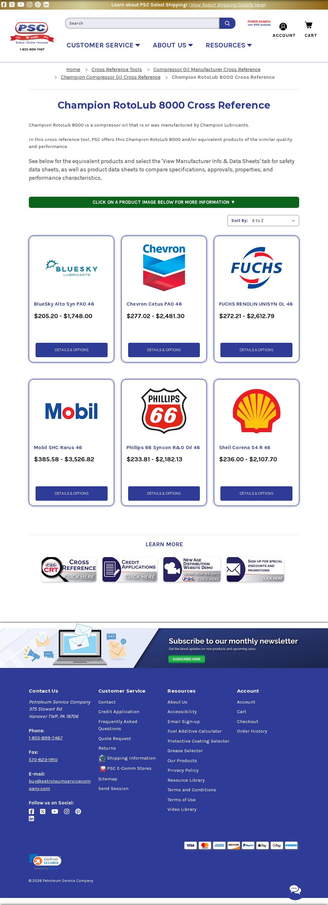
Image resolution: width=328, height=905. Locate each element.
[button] (45, 862)
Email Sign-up (184, 721)
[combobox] (142, 23)
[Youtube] (22, 5)
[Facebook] (5, 5)
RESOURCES (226, 45)
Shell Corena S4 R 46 (245, 447)
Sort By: (239, 220)
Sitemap (107, 779)
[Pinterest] (39, 5)
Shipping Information (131, 758)
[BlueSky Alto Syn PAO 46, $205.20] (71, 268)
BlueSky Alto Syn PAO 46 (64, 304)
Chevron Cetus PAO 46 (154, 304)
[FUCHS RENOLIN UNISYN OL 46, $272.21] (256, 268)
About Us (177, 702)
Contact (107, 702)
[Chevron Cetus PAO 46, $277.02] (164, 268)
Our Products (182, 760)
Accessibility (182, 711)
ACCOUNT (284, 35)
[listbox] (275, 220)
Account (246, 702)
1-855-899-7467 (46, 738)
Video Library (182, 809)
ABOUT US (170, 45)
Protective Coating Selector (198, 741)
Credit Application (118, 711)
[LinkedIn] (47, 5)
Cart (241, 711)
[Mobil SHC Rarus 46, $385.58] (71, 412)
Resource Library (186, 780)
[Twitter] (13, 5)
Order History (252, 731)
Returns (107, 748)
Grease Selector (185, 750)
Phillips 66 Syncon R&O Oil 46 (163, 447)
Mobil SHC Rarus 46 (58, 447)
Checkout (247, 721)
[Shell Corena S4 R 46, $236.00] (256, 412)
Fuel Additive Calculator (195, 731)
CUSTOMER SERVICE (101, 45)
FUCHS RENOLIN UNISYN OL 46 (256, 304)
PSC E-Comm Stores (129, 768)
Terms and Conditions (192, 790)
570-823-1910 (43, 759)
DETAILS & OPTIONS (71, 350)
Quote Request (114, 738)
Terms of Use (182, 799)
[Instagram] (31, 5)
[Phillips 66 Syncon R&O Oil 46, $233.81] (164, 412)
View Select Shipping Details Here (227, 5)
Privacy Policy (183, 770)
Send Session (113, 788)
